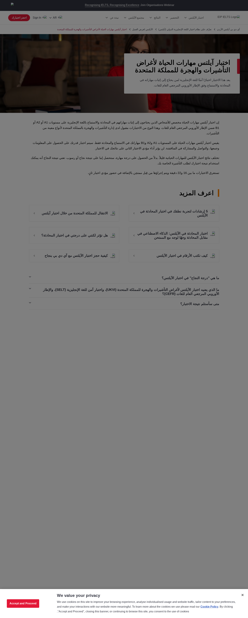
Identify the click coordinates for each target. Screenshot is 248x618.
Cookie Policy (209, 606)
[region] (124, 603)
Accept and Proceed (23, 603)
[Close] (242, 595)
